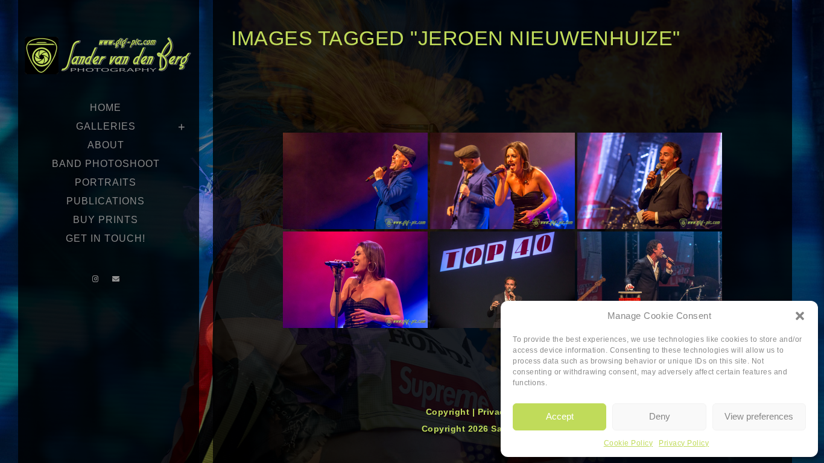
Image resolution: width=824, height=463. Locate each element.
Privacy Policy (684, 443)
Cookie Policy (628, 443)
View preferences (758, 416)
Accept (560, 416)
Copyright (449, 412)
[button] (800, 316)
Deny (659, 416)
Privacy (495, 412)
